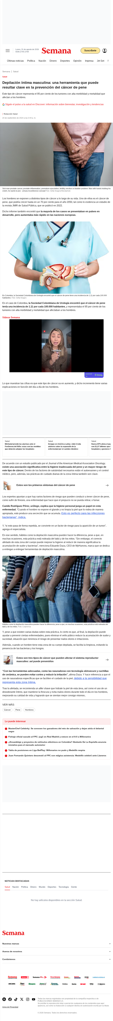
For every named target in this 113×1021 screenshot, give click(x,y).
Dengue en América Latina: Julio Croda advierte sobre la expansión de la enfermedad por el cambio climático (64, 446)
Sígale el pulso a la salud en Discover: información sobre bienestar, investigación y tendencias (54, 104)
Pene (17, 710)
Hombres (29, 710)
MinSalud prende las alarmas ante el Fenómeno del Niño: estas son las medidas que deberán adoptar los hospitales (23, 446)
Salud (15, 71)
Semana (6, 71)
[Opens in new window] (10, 999)
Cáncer (7, 710)
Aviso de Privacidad (13, 1007)
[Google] (4, 999)
